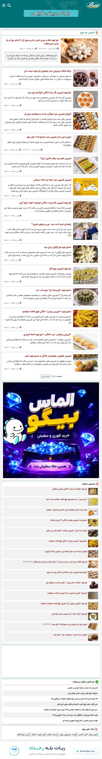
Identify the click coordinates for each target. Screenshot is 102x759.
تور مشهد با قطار (38, 734)
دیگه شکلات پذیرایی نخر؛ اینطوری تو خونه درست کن (47, 71)
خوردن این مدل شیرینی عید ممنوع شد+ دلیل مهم (49, 137)
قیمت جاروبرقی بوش (67, 734)
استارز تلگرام (52, 734)
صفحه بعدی (45, 376)
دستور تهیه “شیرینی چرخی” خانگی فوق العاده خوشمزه (46, 311)
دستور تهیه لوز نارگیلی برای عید (57, 247)
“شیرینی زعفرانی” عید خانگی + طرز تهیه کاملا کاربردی (47, 334)
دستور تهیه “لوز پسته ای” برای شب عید (53, 290)
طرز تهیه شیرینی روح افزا (60, 268)
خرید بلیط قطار (23, 734)
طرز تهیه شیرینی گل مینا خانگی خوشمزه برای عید (49, 92)
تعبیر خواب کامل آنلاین (87, 734)
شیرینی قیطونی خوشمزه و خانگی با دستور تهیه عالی (48, 356)
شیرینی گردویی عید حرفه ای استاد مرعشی (52, 180)
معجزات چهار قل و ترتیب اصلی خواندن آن (83, 693)
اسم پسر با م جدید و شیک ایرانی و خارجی (83, 688)
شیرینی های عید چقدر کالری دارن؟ (55, 158)
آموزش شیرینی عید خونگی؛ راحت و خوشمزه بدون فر (48, 114)
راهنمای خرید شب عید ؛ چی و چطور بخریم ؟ (51, 224)
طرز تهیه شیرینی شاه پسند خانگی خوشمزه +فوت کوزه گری (45, 203)
